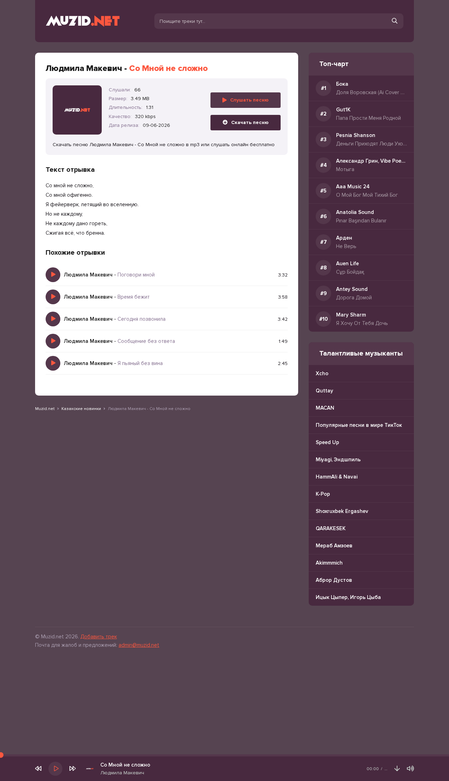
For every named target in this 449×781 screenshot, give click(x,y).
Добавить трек (98, 636)
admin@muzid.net (139, 645)
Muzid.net (45, 408)
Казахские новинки (81, 408)
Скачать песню (250, 122)
